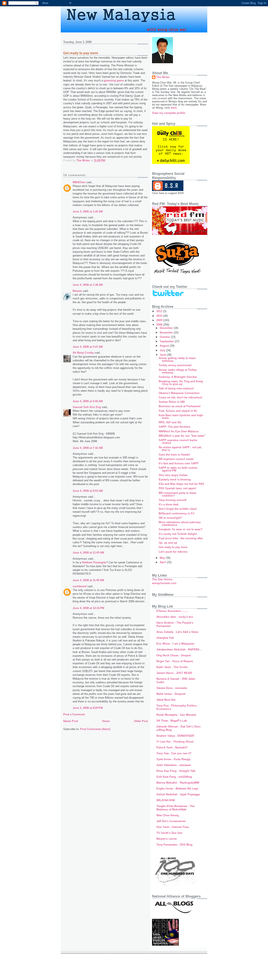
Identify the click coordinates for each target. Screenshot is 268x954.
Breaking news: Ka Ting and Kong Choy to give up (181, 383)
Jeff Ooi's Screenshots (171, 821)
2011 (159, 311)
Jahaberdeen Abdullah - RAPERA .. (179, 649)
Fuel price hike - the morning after (181, 538)
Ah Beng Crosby (83, 352)
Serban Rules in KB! (172, 401)
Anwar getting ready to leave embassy (177, 359)
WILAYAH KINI (165, 800)
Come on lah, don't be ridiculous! (180, 397)
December (167, 328)
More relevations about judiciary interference (180, 524)
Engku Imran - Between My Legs (177, 788)
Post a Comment (74, 714)
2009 (159, 320)
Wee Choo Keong (167, 815)
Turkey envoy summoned (175, 365)
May (163, 557)
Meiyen (77, 290)
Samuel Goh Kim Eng (87, 407)
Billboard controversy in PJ (176, 513)
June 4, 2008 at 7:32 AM (88, 447)
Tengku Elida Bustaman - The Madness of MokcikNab (175, 808)
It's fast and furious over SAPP (178, 463)
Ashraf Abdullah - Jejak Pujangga (178, 794)
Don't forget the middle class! (178, 508)
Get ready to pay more (173, 547)
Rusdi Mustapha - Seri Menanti (176, 714)
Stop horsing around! (173, 500)
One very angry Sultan (173, 475)
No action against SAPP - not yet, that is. (180, 449)
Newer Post (70, 721)
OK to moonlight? (170, 517)
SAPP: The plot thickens (174, 426)
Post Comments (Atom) (95, 729)
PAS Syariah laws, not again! (177, 488)
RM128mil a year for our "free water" (182, 435)
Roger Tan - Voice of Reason (174, 661)
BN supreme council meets (176, 459)
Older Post (141, 721)
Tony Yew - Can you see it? (173, 753)
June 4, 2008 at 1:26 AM (88, 211)
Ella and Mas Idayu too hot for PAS (181, 483)
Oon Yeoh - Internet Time (172, 827)
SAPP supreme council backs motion (178, 441)
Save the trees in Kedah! (174, 454)
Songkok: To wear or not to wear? (180, 529)
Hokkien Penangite (94, 562)
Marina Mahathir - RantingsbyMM (177, 782)
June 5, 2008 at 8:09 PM (88, 707)
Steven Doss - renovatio (171, 688)
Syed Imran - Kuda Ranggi (173, 759)
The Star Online (162, 579)
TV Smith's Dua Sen (169, 832)
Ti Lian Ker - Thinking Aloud (174, 741)
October (165, 337)
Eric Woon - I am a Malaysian (175, 643)
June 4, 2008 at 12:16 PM (88, 608)
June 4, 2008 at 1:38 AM (88, 284)
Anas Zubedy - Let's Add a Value (177, 631)
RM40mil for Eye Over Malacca (178, 431)
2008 (159, 324)
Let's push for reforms (173, 551)
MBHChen (79, 182)
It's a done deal (168, 504)
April (163, 562)
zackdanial (79, 586)
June (163, 354)
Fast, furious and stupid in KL (178, 410)
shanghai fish (165, 637)
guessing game (114, 80)
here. (174, 107)
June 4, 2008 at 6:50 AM (88, 401)
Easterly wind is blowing (175, 479)
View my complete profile (168, 113)
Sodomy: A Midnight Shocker (178, 377)
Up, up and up (168, 542)
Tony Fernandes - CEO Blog (174, 844)
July (163, 350)
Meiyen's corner (166, 838)
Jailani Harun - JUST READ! (174, 673)
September (167, 341)
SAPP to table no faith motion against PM (178, 469)
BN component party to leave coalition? (177, 494)
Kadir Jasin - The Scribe (172, 667)
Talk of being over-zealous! (176, 388)
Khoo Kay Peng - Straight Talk (175, 770)
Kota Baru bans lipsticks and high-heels (181, 417)
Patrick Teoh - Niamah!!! (171, 747)
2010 (159, 315)
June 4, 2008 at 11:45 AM (88, 552)
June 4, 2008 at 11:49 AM (88, 580)
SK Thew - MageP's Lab (171, 720)
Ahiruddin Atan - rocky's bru (174, 616)
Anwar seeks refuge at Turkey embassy (178, 371)
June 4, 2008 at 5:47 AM (88, 346)
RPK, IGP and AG (170, 422)
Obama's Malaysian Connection (179, 393)
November (167, 332)
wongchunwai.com (164, 583)
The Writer (163, 77)
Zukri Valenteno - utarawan (173, 765)
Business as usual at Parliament (179, 406)
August (165, 345)
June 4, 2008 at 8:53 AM (88, 490)
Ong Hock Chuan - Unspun (173, 655)
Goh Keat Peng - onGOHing (174, 776)
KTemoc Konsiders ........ (172, 611)
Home (106, 721)
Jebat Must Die (165, 699)
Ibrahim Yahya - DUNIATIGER (175, 735)
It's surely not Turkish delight (178, 534)
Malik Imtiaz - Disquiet (170, 693)
